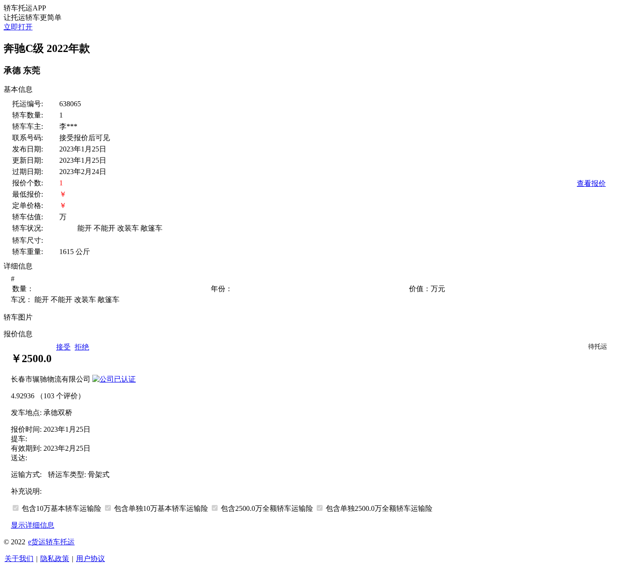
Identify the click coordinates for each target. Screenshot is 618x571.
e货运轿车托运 (51, 542)
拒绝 (82, 347)
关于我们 (19, 558)
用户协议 (90, 558)
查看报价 (591, 183)
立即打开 (18, 27)
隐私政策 (54, 558)
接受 (63, 347)
